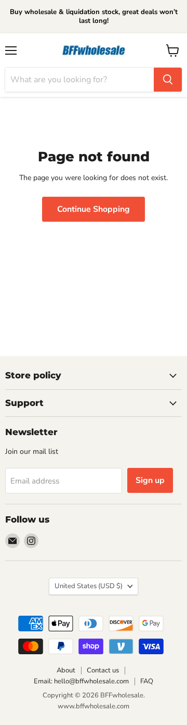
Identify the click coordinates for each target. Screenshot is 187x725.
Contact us (103, 670)
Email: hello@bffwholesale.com (81, 681)
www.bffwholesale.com (93, 706)
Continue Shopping (93, 209)
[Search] (168, 80)
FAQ (146, 681)
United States (89, 586)
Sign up (150, 480)
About (66, 670)
